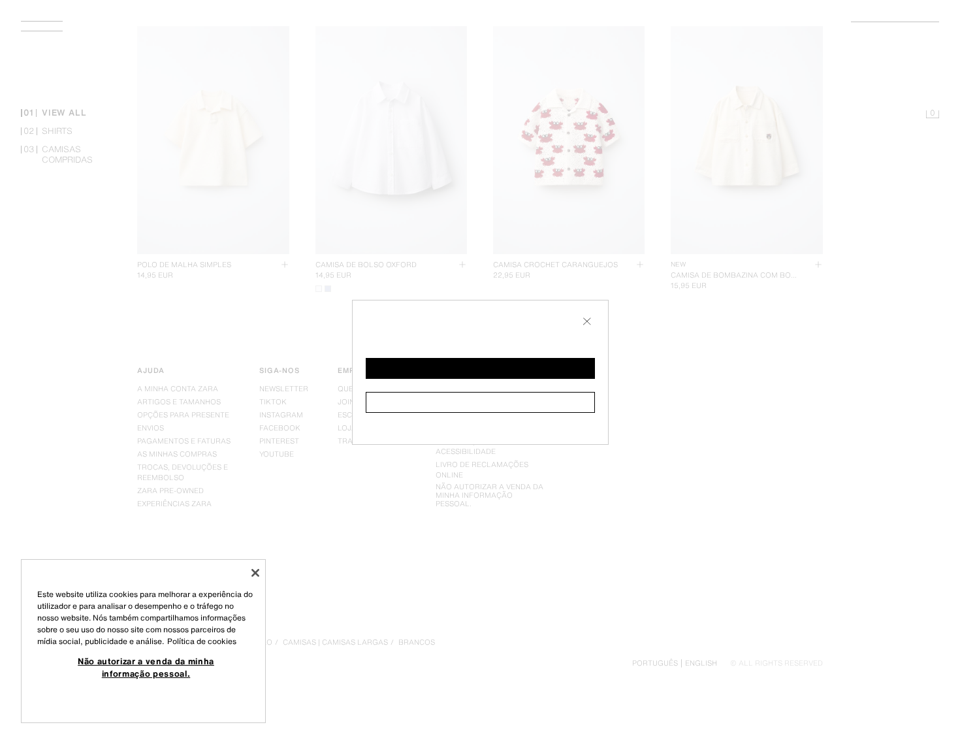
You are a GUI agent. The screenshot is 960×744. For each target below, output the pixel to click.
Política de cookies (201, 641)
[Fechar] (255, 573)
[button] (480, 368)
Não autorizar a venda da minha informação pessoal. (146, 667)
